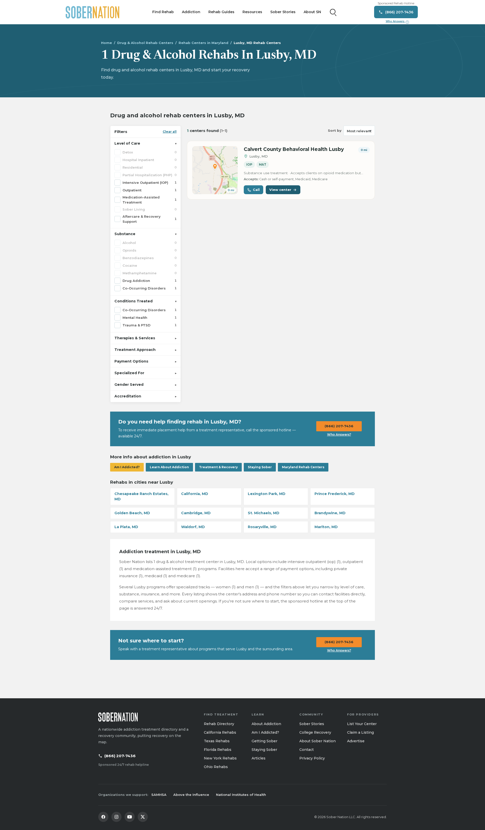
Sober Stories (283, 12)
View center (280, 190)
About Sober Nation (317, 741)
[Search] (333, 12)
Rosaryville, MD (262, 527)
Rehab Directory (219, 724)
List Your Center (362, 724)
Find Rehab (163, 12)
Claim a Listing (360, 732)
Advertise (356, 741)
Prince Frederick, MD (334, 493)
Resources (252, 12)
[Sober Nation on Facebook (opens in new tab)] (103, 817)
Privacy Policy (312, 758)
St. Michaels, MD (263, 513)
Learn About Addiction (169, 467)
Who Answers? (339, 434)
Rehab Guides (221, 12)
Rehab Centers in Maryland (203, 43)
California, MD (194, 493)
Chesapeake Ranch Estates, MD (141, 496)
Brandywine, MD (330, 513)
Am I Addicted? (127, 467)
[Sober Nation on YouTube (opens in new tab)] (130, 817)
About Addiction (266, 724)
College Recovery (315, 732)
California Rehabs (220, 732)
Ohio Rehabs (216, 767)
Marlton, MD (326, 527)
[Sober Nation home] (92, 12)
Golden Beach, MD (132, 513)
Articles (258, 758)
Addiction (191, 12)
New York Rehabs (220, 758)
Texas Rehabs (217, 741)
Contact (306, 749)
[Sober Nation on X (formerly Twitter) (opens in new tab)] (143, 817)
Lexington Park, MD (266, 493)
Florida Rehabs (217, 749)
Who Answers (397, 21)
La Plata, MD (126, 527)
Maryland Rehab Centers (303, 467)
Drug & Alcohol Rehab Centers (145, 43)
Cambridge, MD (196, 513)
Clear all (170, 131)
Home (106, 43)
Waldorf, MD (193, 527)
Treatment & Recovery (218, 467)
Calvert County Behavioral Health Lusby (294, 149)
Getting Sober (264, 741)
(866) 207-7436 (339, 426)
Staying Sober (260, 467)
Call (256, 190)
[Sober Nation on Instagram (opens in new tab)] (116, 817)
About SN (312, 12)
